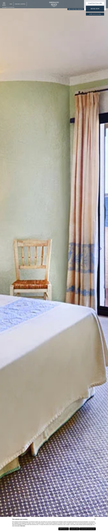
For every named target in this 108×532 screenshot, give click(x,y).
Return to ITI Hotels (8, 7)
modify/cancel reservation (95, 14)
